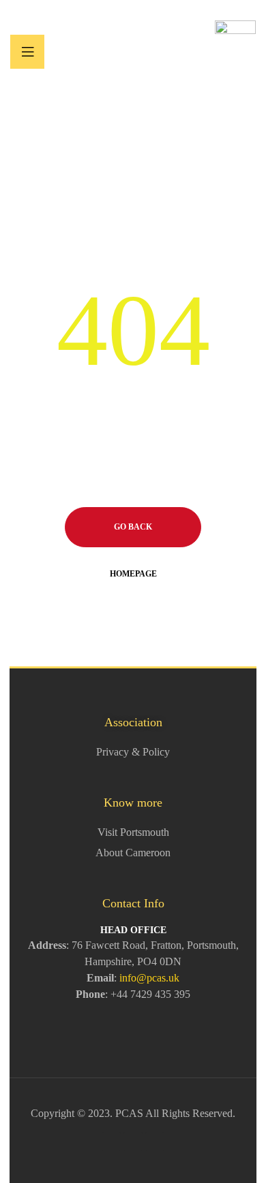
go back (133, 527)
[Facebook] (111, 1141)
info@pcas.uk (149, 978)
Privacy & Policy (133, 752)
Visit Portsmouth (133, 832)
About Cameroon (133, 852)
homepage (133, 574)
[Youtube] (154, 1141)
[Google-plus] (133, 1141)
